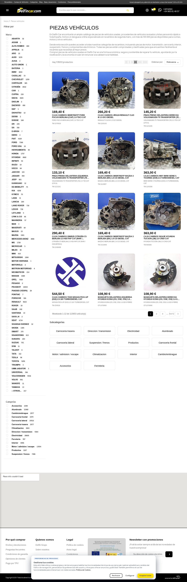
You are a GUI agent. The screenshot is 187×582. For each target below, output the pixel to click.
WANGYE (18, 383)
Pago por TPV (12, 563)
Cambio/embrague (23, 413)
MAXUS (17, 231)
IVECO (17, 168)
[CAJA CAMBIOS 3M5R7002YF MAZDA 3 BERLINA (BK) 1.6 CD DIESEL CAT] (116, 150)
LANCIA (18, 201)
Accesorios (20, 405)
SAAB (17, 309)
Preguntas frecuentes (15, 550)
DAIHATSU (18, 112)
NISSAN (18, 275)
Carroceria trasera (23, 424)
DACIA (17, 97)
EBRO (16, 135)
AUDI (17, 57)
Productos (19, 450)
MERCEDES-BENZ (23, 238)
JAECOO (18, 172)
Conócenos (62, 2)
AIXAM (16, 42)
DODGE (18, 120)
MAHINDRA (19, 220)
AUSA (16, 60)
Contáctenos (72, 554)
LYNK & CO (19, 216)
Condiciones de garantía (17, 554)
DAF (15, 109)
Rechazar (116, 575)
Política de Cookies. (83, 570)
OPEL (17, 279)
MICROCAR (18, 246)
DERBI (16, 116)
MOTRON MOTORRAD (23, 268)
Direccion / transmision (25, 431)
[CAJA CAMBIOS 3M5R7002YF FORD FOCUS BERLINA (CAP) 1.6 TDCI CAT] (70, 90)
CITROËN (19, 86)
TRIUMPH (18, 364)
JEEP (16, 179)
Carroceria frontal (22, 416)
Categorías (34, 2)
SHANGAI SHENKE (22, 324)
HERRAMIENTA (21, 149)
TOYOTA (18, 361)
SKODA (18, 327)
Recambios (8, 2)
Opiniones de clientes (15, 559)
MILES (16, 249)
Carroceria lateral (23, 420)
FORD (17, 142)
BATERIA (17, 68)
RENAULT (19, 301)
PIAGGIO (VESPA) (22, 290)
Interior (18, 442)
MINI (16, 253)
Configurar (129, 575)
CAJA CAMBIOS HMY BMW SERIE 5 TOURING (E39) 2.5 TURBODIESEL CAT (161, 177)
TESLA (17, 357)
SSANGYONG (20, 335)
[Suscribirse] (168, 554)
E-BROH (17, 131)
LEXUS (17, 209)
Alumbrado (20, 409)
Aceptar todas (145, 575)
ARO (16, 53)
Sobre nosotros (42, 550)
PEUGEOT (20, 286)
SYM (16, 346)
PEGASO (17, 283)
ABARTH (18, 38)
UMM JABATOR (20, 368)
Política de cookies (75, 545)
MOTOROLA (19, 264)
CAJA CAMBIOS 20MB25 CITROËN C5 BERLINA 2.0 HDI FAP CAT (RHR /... (69, 237)
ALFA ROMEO (20, 46)
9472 (171, 314)
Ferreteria (18, 439)
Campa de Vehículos (21, 2)
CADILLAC (18, 75)
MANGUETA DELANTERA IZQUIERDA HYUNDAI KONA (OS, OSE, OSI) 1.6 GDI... (115, 299)
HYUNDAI (19, 157)
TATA (16, 353)
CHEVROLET (20, 79)
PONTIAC (17, 294)
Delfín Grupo (41, 545)
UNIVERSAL (20, 372)
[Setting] (147, 10)
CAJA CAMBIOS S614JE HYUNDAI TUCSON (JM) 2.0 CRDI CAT (159, 237)
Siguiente (178, 313)
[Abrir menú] (7, 10)
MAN (15, 223)
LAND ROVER (20, 205)
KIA (16, 190)
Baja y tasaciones (50, 2)
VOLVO (17, 379)
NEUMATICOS (20, 272)
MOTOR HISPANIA (21, 261)
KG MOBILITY (20, 186)
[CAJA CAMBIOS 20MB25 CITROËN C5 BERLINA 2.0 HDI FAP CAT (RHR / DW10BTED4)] (70, 211)
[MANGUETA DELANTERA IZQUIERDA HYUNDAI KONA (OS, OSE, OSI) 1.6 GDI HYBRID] (116, 272)
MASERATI (19, 227)
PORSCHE (19, 298)
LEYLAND (18, 212)
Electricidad (20, 435)
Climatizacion (21, 428)
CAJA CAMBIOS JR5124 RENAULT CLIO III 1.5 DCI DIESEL (116, 116)
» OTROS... (19, 390)
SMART (17, 331)
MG (16, 242)
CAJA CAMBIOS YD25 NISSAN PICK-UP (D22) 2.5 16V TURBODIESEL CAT (70, 298)
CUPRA (18, 94)
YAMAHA (18, 387)
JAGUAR (18, 175)
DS (15, 127)
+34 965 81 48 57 (171, 11)
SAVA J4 (17, 316)
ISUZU (16, 164)
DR (15, 123)
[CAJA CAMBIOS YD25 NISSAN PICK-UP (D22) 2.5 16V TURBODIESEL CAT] (70, 272)
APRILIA (17, 49)
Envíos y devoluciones (16, 545)
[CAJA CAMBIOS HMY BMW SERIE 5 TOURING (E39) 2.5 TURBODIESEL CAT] (162, 150)
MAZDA (18, 235)
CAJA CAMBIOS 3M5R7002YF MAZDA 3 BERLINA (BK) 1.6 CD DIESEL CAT (116, 177)
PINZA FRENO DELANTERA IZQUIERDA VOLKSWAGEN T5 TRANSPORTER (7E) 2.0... (70, 178)
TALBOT (17, 349)
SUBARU (18, 338)
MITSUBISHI (20, 257)
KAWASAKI (19, 183)
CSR (15, 90)
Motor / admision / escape (26, 446)
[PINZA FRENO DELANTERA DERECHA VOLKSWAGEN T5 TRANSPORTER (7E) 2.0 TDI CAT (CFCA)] (162, 90)
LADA (16, 198)
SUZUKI (18, 342)
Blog (40, 2)
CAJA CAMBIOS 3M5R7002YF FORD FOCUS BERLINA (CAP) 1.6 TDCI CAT (69, 116)
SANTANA (18, 312)
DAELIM (17, 101)
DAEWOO (18, 105)
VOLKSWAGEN (21, 375)
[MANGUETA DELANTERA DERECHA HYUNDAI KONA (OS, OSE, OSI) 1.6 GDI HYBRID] (162, 272)
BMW (17, 72)
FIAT (17, 138)
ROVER (17, 305)
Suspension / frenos (23, 454)
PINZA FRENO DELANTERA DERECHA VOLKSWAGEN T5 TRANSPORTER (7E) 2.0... (161, 117)
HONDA (18, 153)
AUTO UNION (19, 64)
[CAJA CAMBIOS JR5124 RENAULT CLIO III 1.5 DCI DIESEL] (116, 90)
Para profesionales (74, 2)
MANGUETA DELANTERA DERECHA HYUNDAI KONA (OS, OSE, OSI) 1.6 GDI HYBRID (161, 299)
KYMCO (17, 194)
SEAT (17, 320)
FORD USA (19, 146)
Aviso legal (72, 550)
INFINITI (17, 160)
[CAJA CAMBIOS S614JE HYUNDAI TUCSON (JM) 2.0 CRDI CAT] (162, 211)
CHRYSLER (19, 83)
